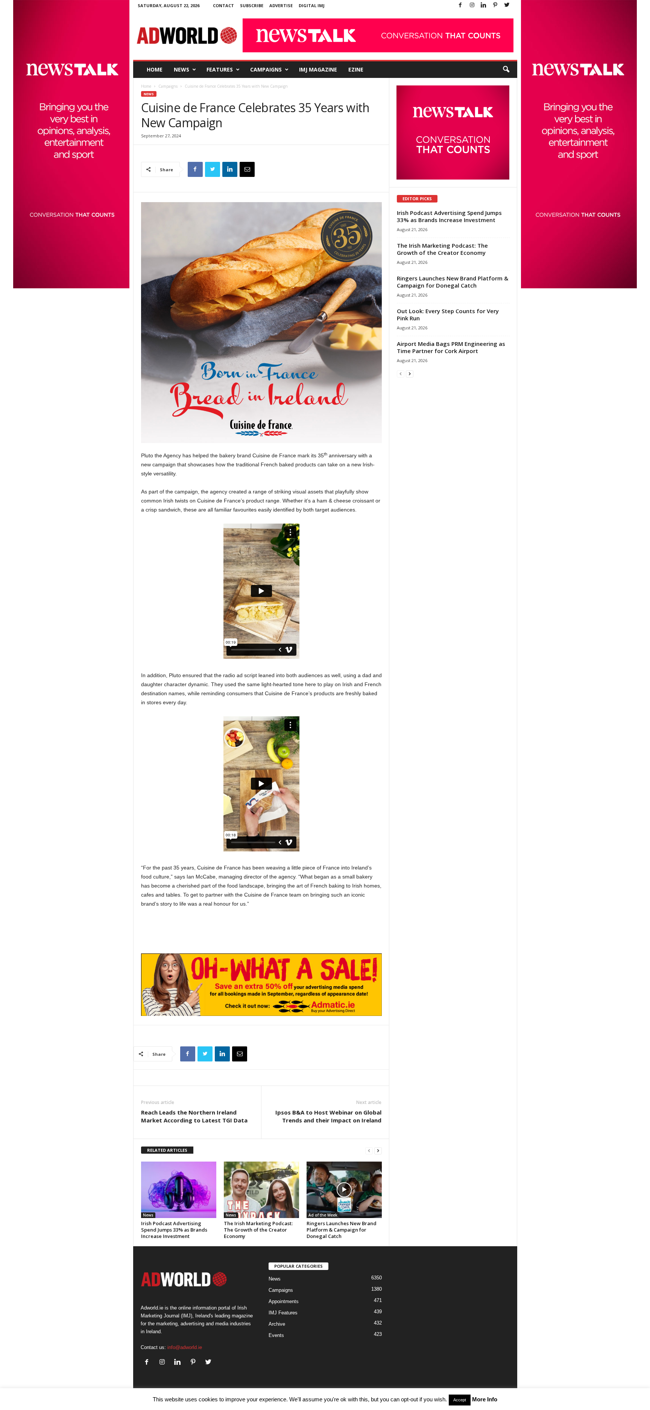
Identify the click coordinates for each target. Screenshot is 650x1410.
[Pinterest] (495, 5)
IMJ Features (283, 1313)
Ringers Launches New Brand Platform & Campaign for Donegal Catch (342, 1229)
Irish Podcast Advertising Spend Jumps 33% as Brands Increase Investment (174, 1229)
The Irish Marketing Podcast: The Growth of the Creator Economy (258, 1229)
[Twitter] (507, 5)
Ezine (355, 69)
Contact (223, 5)
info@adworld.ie (184, 1347)
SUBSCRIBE (251, 5)
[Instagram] (472, 5)
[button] (506, 69)
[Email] (247, 169)
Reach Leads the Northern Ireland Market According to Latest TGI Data (194, 1116)
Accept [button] (459, 1400)
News (181, 69)
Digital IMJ (312, 5)
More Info (484, 1399)
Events (276, 1335)
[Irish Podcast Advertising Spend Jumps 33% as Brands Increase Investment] (178, 1190)
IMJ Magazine (318, 69)
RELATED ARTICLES (167, 1150)
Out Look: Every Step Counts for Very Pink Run (448, 314)
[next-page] (378, 1150)
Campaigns (266, 69)
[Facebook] (460, 5)
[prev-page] (369, 1150)
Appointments (284, 1301)
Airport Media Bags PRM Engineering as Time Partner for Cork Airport (451, 347)
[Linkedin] (483, 5)
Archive (277, 1324)
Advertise (281, 5)
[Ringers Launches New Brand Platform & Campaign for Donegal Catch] (344, 1190)
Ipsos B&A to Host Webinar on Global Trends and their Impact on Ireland (328, 1116)
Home (154, 69)
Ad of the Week (322, 1215)
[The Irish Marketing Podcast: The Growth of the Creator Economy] (261, 1190)
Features (220, 69)
